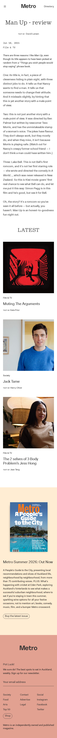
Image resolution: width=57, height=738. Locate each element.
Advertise (25, 699)
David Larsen (32, 33)
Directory (49, 6)
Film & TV (9, 47)
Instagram (42, 699)
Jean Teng (11, 469)
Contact (24, 694)
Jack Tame (11, 381)
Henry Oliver (12, 387)
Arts (5, 704)
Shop (7, 715)
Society (6, 375)
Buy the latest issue (16, 616)
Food (5, 699)
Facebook (42, 704)
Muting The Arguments (21, 303)
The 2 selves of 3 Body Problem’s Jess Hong (20, 461)
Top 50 (6, 709)
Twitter (40, 709)
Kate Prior (11, 310)
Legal (23, 704)
